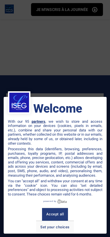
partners (38, 121)
